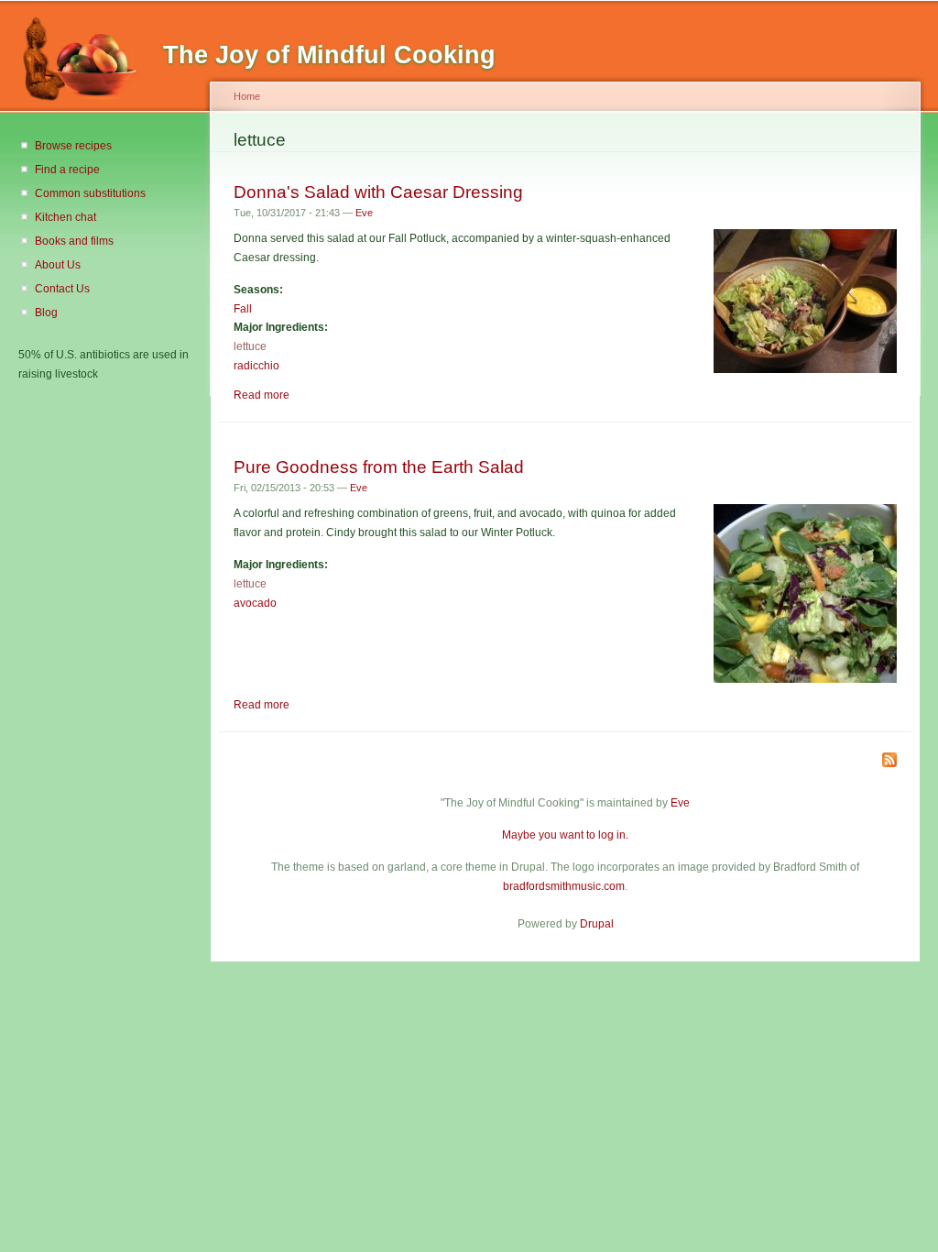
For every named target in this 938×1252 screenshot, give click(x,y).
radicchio (256, 365)
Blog (46, 312)
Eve (364, 212)
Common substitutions (90, 193)
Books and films (74, 241)
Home (247, 96)
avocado (255, 603)
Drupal (597, 923)
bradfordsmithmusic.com (564, 886)
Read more (261, 395)
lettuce (250, 346)
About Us (58, 264)
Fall (243, 308)
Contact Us (62, 288)
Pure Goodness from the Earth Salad (379, 466)
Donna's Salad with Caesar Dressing (378, 191)
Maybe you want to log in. (565, 835)
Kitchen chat (65, 217)
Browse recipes (73, 145)
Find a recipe (67, 169)
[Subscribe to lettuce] (889, 761)
